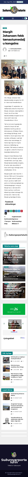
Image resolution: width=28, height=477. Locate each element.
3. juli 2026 (15, 369)
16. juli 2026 (16, 361)
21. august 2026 (10, 293)
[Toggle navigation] (13, 18)
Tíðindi (4, 28)
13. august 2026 (17, 423)
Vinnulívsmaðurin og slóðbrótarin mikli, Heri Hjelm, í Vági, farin (17, 419)
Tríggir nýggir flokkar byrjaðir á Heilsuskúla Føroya (12, 288)
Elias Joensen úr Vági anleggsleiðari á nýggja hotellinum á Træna (17, 375)
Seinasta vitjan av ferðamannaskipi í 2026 (12, 271)
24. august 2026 (10, 276)
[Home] (2, 18)
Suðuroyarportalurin (15, 48)
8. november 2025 (17, 379)
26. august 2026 (10, 259)
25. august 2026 (17, 398)
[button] (22, 18)
